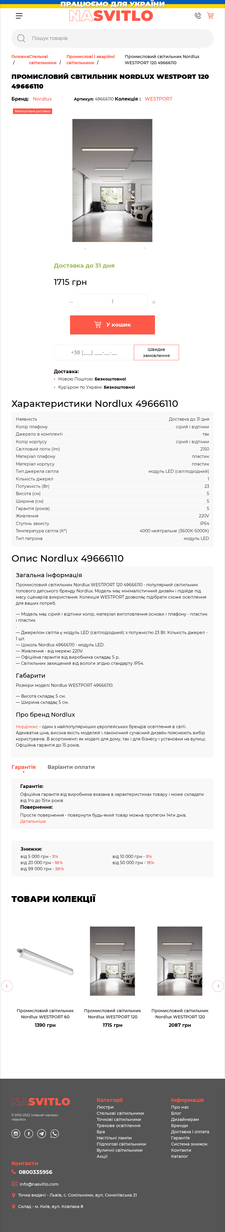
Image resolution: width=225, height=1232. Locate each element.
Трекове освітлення (119, 1125)
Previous (7, 986)
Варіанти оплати (71, 767)
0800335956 (35, 1172)
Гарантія (23, 767)
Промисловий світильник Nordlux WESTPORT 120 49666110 (112, 1013)
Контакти (181, 1150)
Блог (176, 1113)
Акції (102, 1156)
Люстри (105, 1107)
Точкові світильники (119, 1119)
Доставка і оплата (190, 1131)
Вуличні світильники (120, 1150)
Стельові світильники (120, 1113)
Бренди (179, 1125)
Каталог (179, 1156)
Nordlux (42, 99)
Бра (101, 1131)
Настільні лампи (114, 1138)
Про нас (180, 1107)
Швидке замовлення (156, 352)
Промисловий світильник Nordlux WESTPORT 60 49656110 (45, 1013)
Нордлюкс (27, 726)
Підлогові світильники (121, 1144)
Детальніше (33, 821)
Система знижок (189, 1144)
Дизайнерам (185, 1119)
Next (218, 986)
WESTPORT (158, 99)
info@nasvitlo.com (39, 1184)
